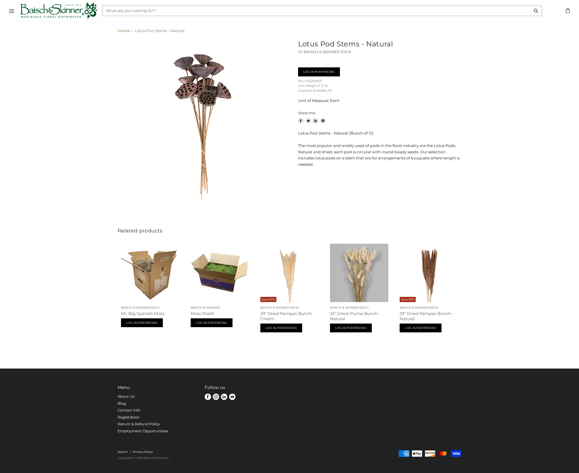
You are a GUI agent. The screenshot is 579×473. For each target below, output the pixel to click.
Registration (129, 417)
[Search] (536, 11)
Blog (122, 403)
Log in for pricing (319, 71)
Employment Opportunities (143, 431)
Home (124, 31)
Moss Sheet (202, 313)
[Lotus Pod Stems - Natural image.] (204, 126)
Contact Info (129, 410)
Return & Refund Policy (139, 424)
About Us (126, 396)
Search (123, 452)
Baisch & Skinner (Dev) (327, 52)
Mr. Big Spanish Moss (142, 313)
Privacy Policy (143, 452)
